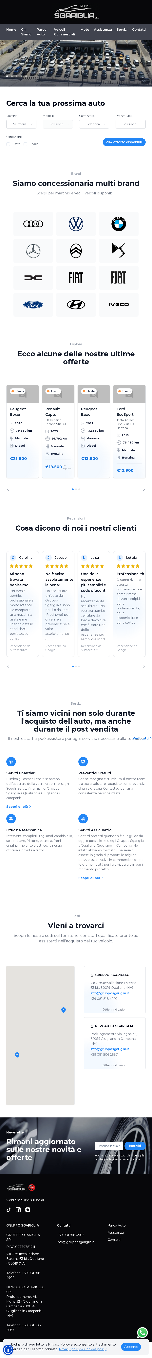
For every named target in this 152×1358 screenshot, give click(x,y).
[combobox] (21, 124)
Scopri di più (17, 807)
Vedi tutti (141, 738)
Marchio (11, 116)
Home (11, 29)
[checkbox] (8, 144)
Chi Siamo (26, 32)
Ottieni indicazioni (115, 1009)
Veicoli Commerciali (64, 32)
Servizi (122, 29)
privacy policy (131, 1159)
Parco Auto (42, 32)
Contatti (139, 29)
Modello (48, 116)
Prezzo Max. (124, 116)
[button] (17, 1055)
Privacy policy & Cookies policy (82, 1349)
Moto (85, 29)
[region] (76, 438)
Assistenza (103, 29)
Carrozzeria (87, 116)
